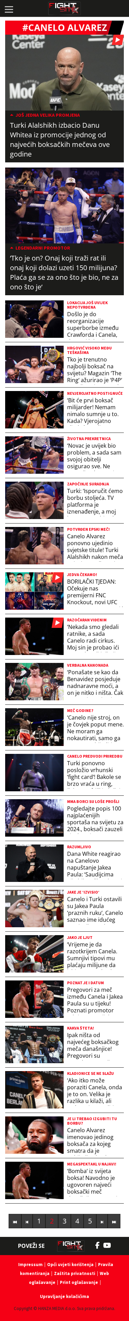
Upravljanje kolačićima (64, 1296)
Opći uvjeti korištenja (70, 1264)
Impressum (30, 1264)
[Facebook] (99, 1245)
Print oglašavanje (79, 1282)
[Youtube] (110, 1245)
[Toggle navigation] (8, 8)
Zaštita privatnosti (74, 1273)
